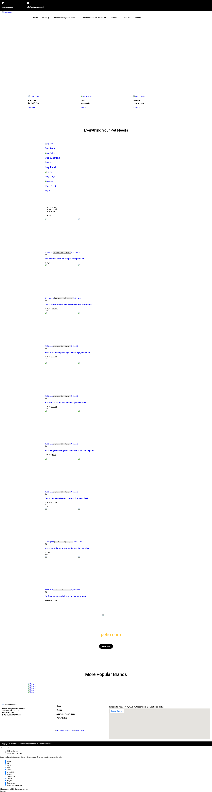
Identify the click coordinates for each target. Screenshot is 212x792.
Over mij (45, 18)
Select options (49, 298)
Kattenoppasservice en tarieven (94, 18)
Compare (67, 252)
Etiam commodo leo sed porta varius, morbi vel (66, 498)
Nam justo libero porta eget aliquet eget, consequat (67, 352)
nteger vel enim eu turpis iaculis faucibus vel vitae (67, 548)
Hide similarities (12, 751)
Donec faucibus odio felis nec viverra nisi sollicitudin (68, 304)
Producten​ (115, 18)
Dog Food (50, 167)
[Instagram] (69, 730)
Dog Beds (50, 148)
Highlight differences (14, 753)
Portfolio (127, 18)
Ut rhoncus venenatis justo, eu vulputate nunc (65, 596)
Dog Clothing (52, 157)
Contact (138, 18)
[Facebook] (59, 730)
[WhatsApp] (79, 730)
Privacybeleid (62, 718)
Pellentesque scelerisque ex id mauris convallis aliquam (69, 450)
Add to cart (49, 252)
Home (35, 18)
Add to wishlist (58, 252)
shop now (31, 107)
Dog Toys (50, 176)
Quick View (75, 252)
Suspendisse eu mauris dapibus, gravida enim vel (67, 402)
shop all (47, 191)
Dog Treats (51, 185)
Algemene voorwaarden (66, 714)
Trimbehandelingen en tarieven (65, 18)
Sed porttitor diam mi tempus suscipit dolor (64, 258)
